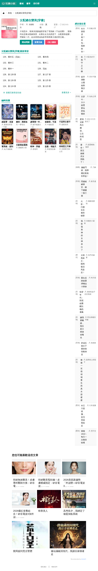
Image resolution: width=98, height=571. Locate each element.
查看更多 (66, 92)
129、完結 (42, 69)
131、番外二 (43, 63)
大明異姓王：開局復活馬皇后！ (83, 264)
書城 (21, 3)
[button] (94, 3)
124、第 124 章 (9, 86)
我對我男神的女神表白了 (82, 235)
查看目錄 (38, 42)
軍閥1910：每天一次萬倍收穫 (84, 437)
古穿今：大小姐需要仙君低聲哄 (83, 105)
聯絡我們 (54, 567)
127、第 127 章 (44, 75)
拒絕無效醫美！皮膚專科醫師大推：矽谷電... (24, 482)
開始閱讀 (26, 42)
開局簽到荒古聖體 (22, 551)
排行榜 (36, 3)
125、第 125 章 (44, 80)
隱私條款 (43, 567)
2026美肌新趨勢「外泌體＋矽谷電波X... (74, 482)
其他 (10, 13)
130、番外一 (8, 69)
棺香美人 (43, 510)
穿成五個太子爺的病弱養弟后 (84, 349)
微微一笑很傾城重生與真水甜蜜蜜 (81, 380)
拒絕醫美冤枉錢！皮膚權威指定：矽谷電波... (49, 482)
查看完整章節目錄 (13, 93)
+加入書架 (51, 42)
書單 (28, 3)
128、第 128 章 (9, 75)
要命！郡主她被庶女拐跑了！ (82, 153)
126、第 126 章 (9, 80)
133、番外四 (43, 57)
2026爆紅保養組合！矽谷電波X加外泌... (23, 513)
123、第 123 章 (44, 86)
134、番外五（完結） (12, 57)
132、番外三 (8, 63)
